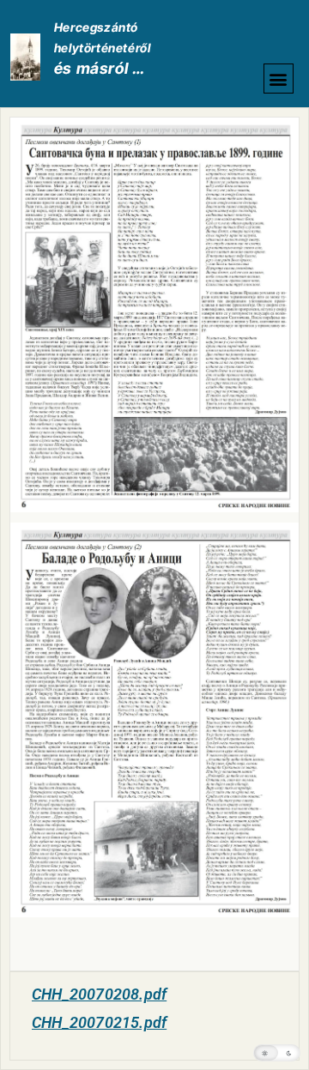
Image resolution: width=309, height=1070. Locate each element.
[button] (279, 78)
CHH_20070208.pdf (99, 994)
